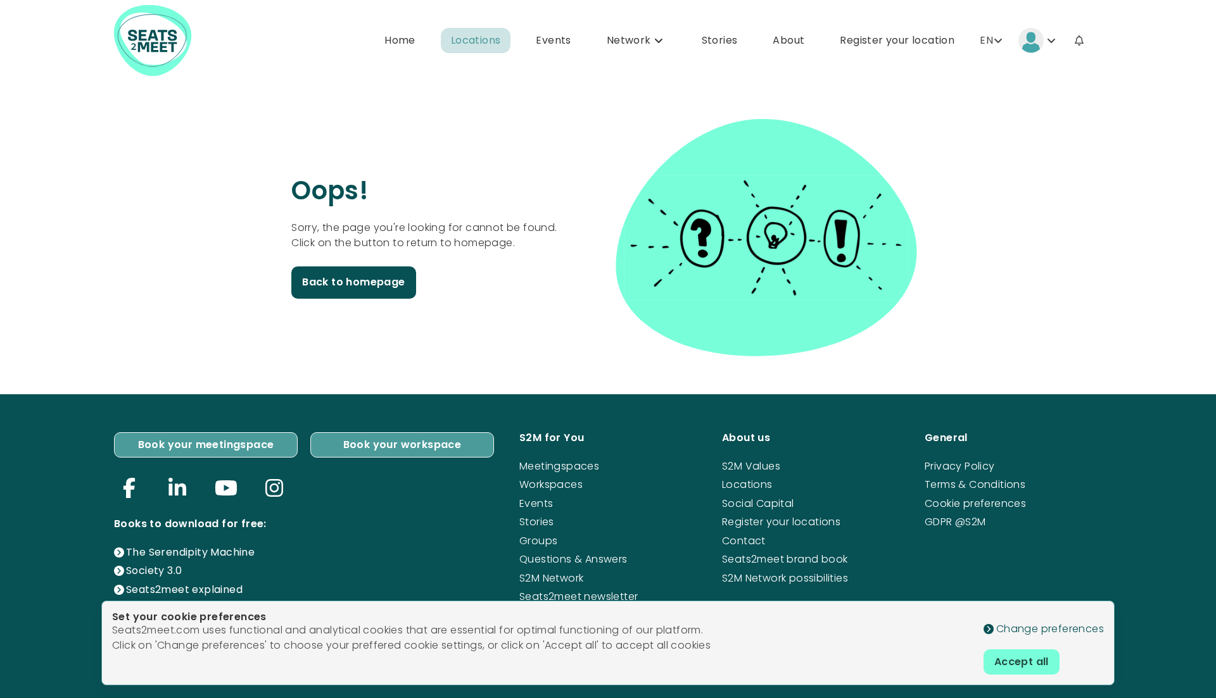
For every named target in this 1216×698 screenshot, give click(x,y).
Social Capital (758, 503)
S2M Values (751, 466)
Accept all (1021, 661)
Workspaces (551, 484)
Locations (476, 40)
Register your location (897, 40)
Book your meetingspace (206, 444)
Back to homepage (353, 282)
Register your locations (781, 521)
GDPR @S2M (955, 521)
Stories (720, 40)
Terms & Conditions (975, 484)
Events (553, 40)
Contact (744, 540)
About (788, 40)
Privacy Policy (960, 466)
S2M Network (551, 578)
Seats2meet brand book (784, 559)
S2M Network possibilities (785, 578)
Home (399, 40)
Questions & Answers (573, 559)
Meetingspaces (559, 466)
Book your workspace (402, 444)
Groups (538, 540)
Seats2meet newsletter (578, 596)
